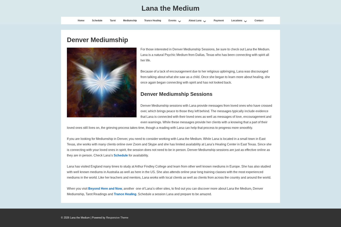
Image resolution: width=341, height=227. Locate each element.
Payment (219, 20)
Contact (259, 20)
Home (81, 20)
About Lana (195, 20)
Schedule (97, 20)
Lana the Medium (170, 8)
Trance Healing (152, 20)
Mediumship (130, 20)
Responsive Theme (117, 217)
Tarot (113, 20)
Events (172, 20)
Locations (236, 20)
